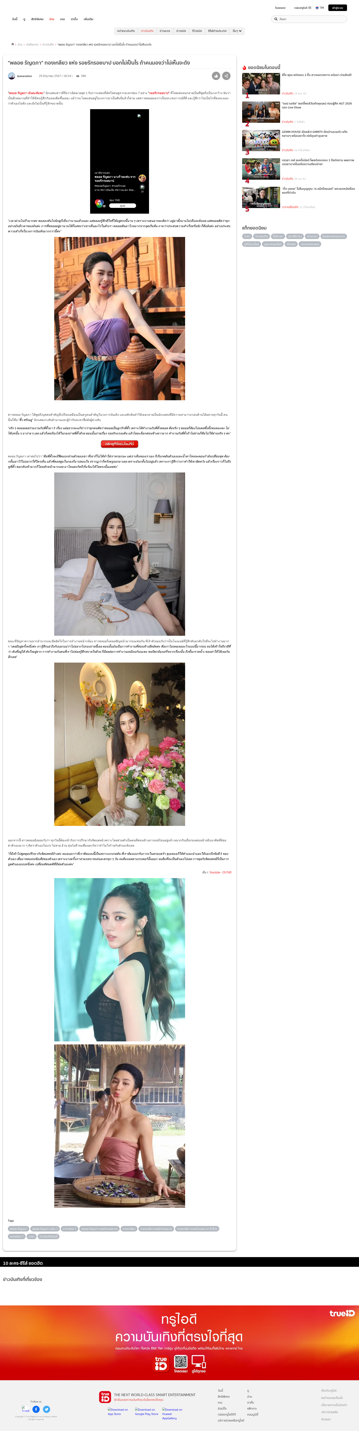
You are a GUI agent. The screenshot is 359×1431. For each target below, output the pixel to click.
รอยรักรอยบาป (158, 93)
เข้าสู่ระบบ (337, 8)
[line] (25, 1409)
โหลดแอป (280, 8)
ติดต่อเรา (326, 1419)
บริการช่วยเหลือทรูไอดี (231, 1420)
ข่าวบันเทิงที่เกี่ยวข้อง (22, 1279)
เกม (62, 19)
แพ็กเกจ (252, 1408)
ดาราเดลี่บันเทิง (290, 207)
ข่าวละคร (165, 31)
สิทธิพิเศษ (37, 19)
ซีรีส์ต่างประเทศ (217, 31)
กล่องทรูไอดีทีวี (227, 1414)
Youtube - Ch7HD (220, 872)
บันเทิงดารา (32, 45)
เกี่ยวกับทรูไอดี (329, 1391)
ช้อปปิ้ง (222, 1408)
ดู (24, 19)
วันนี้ (14, 19)
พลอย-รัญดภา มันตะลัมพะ (26, 93)
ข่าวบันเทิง (147, 31)
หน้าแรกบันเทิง (126, 31)
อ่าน (51, 19)
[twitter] (46, 1409)
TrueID (23, 7)
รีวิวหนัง (197, 31)
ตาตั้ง (74, 19)
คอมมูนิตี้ (252, 1414)
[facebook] (36, 1409)
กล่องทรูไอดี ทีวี (302, 8)
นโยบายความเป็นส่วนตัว (334, 1405)
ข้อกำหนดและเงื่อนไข (332, 1398)
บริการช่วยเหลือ (329, 1412)
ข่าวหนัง (181, 31)
